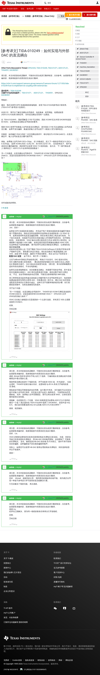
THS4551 (83, 63)
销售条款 (41, 660)
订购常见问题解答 (11, 622)
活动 (5, 577)
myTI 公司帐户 (9, 613)
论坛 (22, 9)
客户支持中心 (59, 572)
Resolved (80, 26)
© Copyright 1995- (13, 664)
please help (84, 49)
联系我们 (57, 558)
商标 (60, 660)
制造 (5, 586)
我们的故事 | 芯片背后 (12, 572)
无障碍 (6, 660)
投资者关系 (8, 582)
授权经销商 (23, 622)
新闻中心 (7, 568)
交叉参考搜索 (59, 568)
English (56, 9)
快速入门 (47, 9)
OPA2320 (83, 87)
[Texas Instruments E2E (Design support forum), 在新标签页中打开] (64, 609)
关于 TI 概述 (8, 558)
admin (9, 62)
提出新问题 (91, 15)
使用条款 (51, 660)
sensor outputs (85, 79)
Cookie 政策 (17, 660)
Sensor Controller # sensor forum (85, 58)
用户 (97, 2)
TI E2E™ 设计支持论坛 (62, 563)
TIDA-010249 (85, 71)
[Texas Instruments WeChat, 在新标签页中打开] (55, 609)
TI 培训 (39, 9)
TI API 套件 (8, 608)
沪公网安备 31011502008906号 (35, 669)
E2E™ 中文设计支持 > (10, 9)
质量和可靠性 (59, 582)
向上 (10, 357)
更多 (62, 16)
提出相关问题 (74, 15)
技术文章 (30, 9)
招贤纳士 (7, 563)
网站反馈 (69, 660)
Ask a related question (55, 33)
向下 (16, 357)
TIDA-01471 (84, 83)
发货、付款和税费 (11, 617)
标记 (87, 92)
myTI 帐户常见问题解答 (63, 586)
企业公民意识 (9, 591)
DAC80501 (84, 75)
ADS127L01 (84, 53)
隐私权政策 (29, 660)
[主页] (19, 3)
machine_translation (87, 67)
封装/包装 (58, 577)
